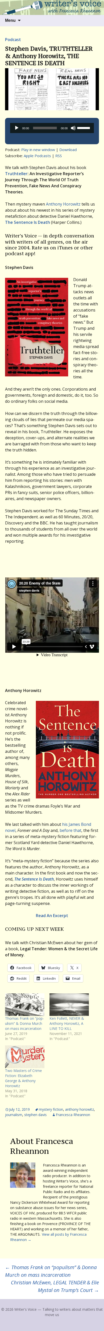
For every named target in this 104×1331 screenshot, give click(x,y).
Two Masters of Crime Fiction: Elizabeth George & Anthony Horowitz (23, 1078)
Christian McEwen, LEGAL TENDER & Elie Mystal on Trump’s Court (55, 1286)
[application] (52, 128)
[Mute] (73, 128)
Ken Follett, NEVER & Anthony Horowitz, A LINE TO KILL (66, 1023)
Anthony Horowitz (63, 204)
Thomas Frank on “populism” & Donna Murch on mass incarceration (24, 1023)
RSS (58, 155)
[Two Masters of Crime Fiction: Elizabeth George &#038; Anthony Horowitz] (24, 1056)
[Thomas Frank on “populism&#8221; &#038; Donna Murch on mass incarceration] (24, 1004)
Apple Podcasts (37, 155)
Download (68, 149)
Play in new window (38, 149)
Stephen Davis (35, 1114)
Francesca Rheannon (73, 1114)
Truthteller (16, 173)
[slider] (84, 127)
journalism (13, 1114)
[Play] (16, 128)
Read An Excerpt (52, 915)
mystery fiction (51, 1109)
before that (70, 830)
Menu (10, 20)
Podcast (13, 39)
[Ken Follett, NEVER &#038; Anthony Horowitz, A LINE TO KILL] (69, 1004)
